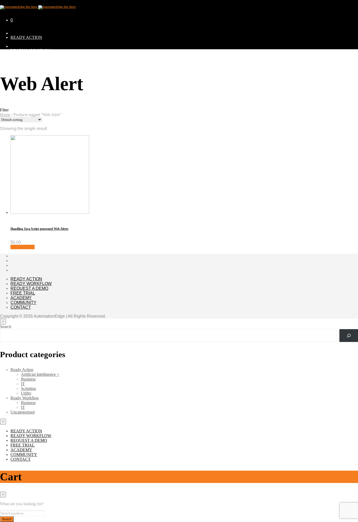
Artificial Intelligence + (40, 374)
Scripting (28, 388)
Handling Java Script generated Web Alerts (39, 229)
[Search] (348, 335)
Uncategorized (22, 412)
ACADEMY (21, 298)
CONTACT (20, 307)
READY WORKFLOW (30, 50)
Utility (26, 393)
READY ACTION (26, 37)
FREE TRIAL (22, 293)
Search (5, 326)
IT (23, 384)
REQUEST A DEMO (28, 63)
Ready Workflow (24, 398)
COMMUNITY (23, 103)
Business (28, 379)
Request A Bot (22, 247)
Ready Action (21, 369)
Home (5, 114)
